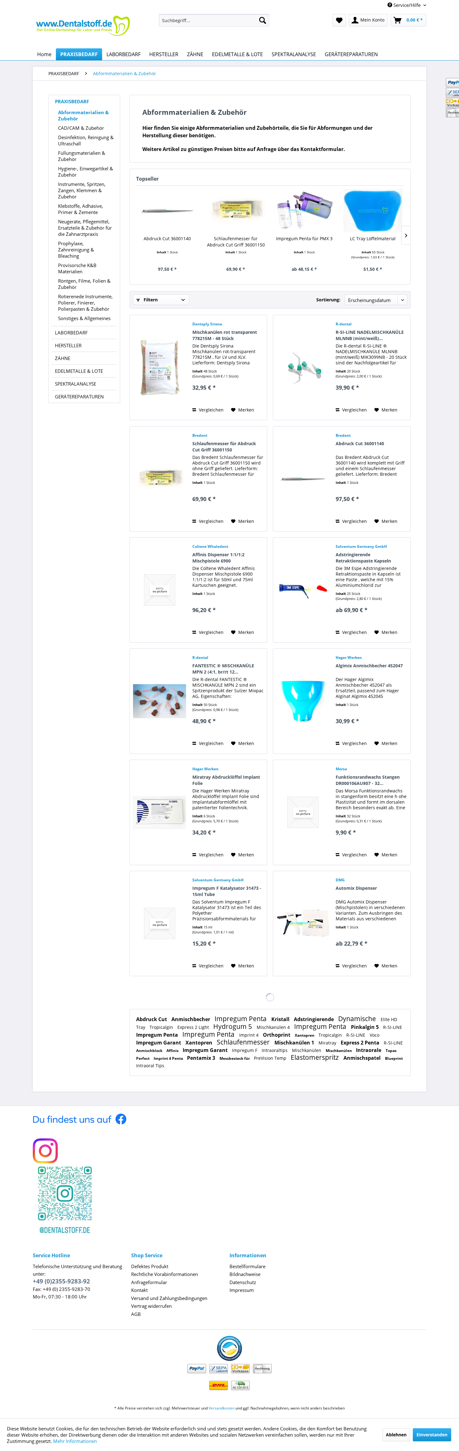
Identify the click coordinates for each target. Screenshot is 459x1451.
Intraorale (369, 1050)
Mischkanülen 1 (294, 1042)
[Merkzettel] (339, 20)
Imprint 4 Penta (169, 1058)
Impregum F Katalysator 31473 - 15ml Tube (226, 891)
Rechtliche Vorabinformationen (164, 1274)
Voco (374, 1035)
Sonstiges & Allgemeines (84, 318)
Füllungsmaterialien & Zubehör (81, 156)
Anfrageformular (149, 1282)
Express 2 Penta (361, 1042)
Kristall (281, 1019)
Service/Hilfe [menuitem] (407, 5)
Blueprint (394, 1058)
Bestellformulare (247, 1266)
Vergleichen (211, 410)
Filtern (150, 300)
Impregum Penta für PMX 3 (304, 238)
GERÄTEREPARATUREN (79, 396)
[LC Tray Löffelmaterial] (373, 210)
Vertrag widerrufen (151, 1306)
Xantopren (305, 1035)
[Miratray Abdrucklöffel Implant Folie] (159, 812)
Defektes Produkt (149, 1266)
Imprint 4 (249, 1035)
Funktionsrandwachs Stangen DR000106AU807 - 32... (368, 780)
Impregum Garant (159, 1042)
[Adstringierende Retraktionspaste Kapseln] (302, 590)
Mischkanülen (307, 1050)
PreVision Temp (271, 1058)
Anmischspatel (362, 1057)
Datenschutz (243, 1282)
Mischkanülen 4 (274, 1027)
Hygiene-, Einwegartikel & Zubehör (85, 171)
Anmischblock (149, 1050)
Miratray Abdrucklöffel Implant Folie (226, 780)
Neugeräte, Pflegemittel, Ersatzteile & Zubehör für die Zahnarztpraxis (85, 227)
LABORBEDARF (71, 332)
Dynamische (358, 1018)
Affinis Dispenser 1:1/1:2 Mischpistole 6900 (218, 558)
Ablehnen (396, 1435)
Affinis (173, 1050)
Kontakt (139, 1290)
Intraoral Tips (150, 1066)
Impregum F (245, 1050)
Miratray (328, 1043)
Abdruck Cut (152, 1019)
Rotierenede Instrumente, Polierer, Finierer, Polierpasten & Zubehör (85, 302)
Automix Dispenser (356, 888)
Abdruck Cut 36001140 (167, 238)
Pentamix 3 (201, 1057)
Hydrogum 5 (233, 1026)
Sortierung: (328, 300)
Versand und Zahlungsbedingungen (169, 1298)
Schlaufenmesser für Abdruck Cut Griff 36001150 (236, 242)
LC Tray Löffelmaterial (373, 238)
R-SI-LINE (392, 1027)
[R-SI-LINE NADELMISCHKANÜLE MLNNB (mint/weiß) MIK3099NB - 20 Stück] (302, 367)
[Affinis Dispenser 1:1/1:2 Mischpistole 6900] (159, 590)
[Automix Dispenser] (302, 923)
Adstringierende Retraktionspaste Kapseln (363, 558)
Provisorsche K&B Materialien (77, 268)
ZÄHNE (62, 358)
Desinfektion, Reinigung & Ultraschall (86, 140)
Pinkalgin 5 (365, 1027)
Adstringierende (314, 1019)
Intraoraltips (275, 1050)
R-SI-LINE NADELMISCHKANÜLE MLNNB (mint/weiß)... (370, 335)
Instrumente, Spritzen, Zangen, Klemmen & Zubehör (82, 190)
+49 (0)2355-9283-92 (61, 1281)
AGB (136, 1314)
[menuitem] (214, 20)
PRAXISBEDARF (72, 101)
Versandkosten (221, 1408)
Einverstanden (432, 1435)
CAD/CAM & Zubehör (81, 128)
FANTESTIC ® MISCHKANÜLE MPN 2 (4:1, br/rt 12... (223, 669)
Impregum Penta (241, 1018)
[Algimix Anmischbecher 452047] (302, 701)
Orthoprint (277, 1034)
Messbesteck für (235, 1058)
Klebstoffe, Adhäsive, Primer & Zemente (80, 209)
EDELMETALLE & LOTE (79, 371)
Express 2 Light (193, 1027)
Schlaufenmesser (244, 1042)
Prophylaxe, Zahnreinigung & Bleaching (76, 249)
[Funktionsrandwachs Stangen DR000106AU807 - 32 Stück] (302, 812)
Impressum (242, 1290)
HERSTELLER (68, 345)
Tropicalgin (162, 1027)
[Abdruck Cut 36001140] (167, 210)
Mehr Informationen (75, 1441)
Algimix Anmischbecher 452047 (369, 666)
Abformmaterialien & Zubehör (83, 115)
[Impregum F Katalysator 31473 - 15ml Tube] (159, 923)
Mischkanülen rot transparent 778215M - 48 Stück (224, 335)
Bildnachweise (245, 1274)
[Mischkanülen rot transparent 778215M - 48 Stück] (159, 367)
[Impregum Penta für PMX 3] (304, 210)
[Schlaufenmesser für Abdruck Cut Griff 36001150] (236, 210)
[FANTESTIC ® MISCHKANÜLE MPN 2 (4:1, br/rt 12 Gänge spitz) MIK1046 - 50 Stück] (159, 701)
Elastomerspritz (315, 1057)
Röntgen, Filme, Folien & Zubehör (84, 284)
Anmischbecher (191, 1019)
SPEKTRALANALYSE (75, 384)
